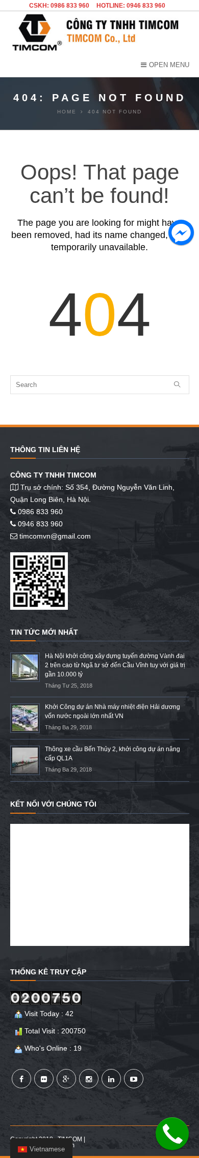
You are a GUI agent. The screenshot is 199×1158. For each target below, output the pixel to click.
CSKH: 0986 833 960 (59, 5)
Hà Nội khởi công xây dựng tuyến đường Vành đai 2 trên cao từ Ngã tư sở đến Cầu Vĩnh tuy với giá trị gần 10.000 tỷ (115, 665)
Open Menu (169, 65)
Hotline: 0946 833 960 (130, 5)
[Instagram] (88, 1078)
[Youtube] (133, 1078)
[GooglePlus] (66, 1078)
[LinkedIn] (111, 1078)
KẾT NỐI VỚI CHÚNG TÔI (53, 804)
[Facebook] (21, 1078)
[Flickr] (44, 1078)
